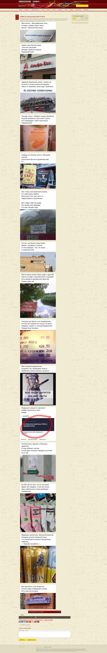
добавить (22, 639)
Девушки (60, 9)
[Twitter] (36, 2)
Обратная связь (39, 647)
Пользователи (32, 13)
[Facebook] (33, 2)
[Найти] (29, 1)
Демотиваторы (35, 9)
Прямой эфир (39, 13)
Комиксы (27, 9)
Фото (66, 9)
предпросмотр (31, 639)
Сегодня (74, 18)
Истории (85, 9)
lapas (40, 617)
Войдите (76, 1)
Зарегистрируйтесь (84, 1)
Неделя (78, 18)
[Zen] (39, 2)
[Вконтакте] (38, 2)
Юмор (20, 9)
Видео (71, 9)
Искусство (78, 9)
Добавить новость (82, 5)
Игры (43, 9)
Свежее (25, 13)
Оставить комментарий (25, 628)
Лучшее (21, 13)
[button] (19, 630)
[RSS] (35, 2)
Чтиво (53, 9)
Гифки (48, 9)
